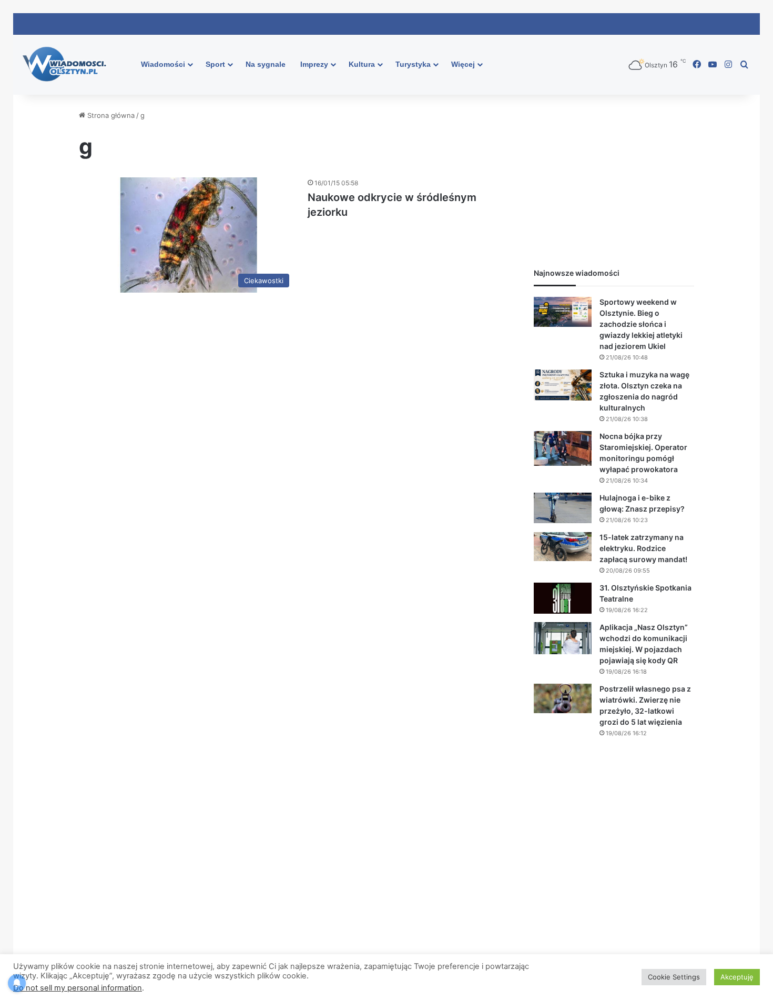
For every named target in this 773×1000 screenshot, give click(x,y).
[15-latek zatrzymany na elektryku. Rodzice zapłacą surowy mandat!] (563, 547)
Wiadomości (163, 64)
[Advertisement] (614, 176)
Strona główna (110, 115)
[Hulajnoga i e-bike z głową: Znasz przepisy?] (563, 508)
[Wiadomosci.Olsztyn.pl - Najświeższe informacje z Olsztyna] (67, 64)
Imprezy (314, 64)
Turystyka (413, 64)
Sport (215, 64)
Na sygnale (266, 64)
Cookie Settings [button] (674, 977)
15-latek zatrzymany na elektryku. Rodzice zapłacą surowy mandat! (643, 548)
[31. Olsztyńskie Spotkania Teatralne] (563, 598)
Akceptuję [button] (737, 977)
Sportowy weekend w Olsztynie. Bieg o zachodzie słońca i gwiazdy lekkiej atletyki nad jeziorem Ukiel (641, 324)
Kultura (362, 64)
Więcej (463, 64)
